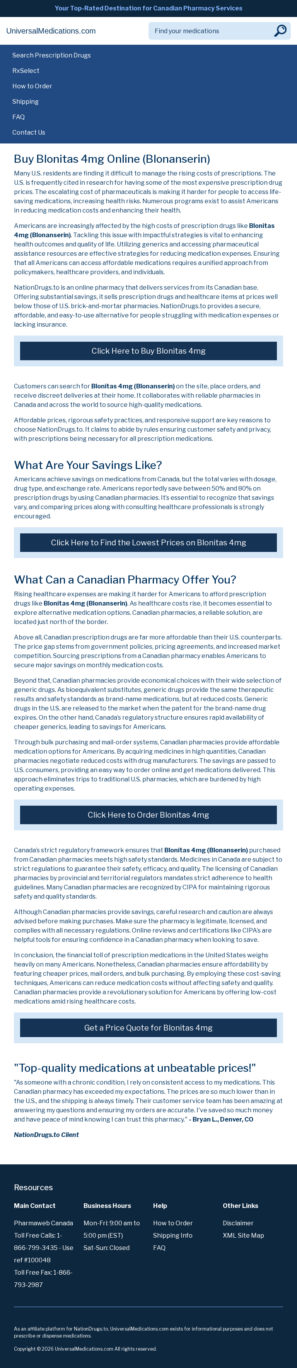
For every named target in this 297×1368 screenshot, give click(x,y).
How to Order (32, 86)
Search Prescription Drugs (51, 55)
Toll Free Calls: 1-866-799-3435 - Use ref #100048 (43, 1248)
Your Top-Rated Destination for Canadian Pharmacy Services (148, 8)
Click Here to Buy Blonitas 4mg (149, 351)
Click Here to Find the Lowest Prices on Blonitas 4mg (148, 542)
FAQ (18, 117)
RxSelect (25, 70)
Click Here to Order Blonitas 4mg (148, 815)
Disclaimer (238, 1223)
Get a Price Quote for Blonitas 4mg (148, 1027)
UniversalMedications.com (51, 31)
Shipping (25, 101)
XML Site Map (243, 1235)
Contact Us (28, 132)
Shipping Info (173, 1235)
